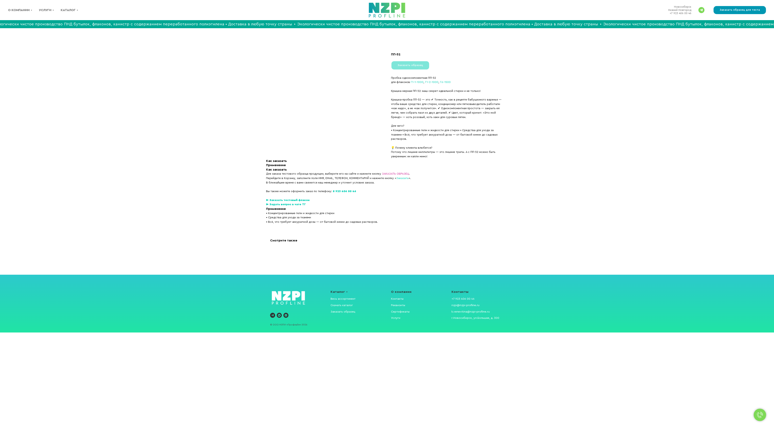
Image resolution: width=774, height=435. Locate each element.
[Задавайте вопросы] (701, 10)
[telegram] (272, 315)
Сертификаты (400, 311)
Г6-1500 (445, 82)
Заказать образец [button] (343, 311)
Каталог (68, 10)
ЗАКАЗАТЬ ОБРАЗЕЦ (395, 173)
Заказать (402, 178)
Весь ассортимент (343, 298)
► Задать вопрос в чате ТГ (286, 204)
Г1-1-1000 (417, 82)
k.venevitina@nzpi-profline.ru (471, 311)
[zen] (285, 315)
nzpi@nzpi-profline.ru (466, 305)
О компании (19, 10)
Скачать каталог (342, 305)
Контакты (397, 298)
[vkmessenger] (279, 315)
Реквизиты (398, 305)
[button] (740, 10)
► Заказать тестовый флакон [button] (288, 200)
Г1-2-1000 (431, 82)
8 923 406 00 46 (344, 191)
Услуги (45, 10)
